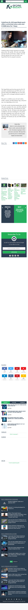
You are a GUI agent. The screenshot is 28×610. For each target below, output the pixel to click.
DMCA (11, 561)
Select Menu (2, 1)
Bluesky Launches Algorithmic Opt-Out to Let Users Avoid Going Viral (16, 424)
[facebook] (6, 599)
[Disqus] (14, 308)
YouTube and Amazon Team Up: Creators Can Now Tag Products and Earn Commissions (17, 412)
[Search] (25, 1)
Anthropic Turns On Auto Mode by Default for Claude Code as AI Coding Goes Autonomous (17, 570)
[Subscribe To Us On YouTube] (18, 256)
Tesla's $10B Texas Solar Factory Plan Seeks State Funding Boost (17, 575)
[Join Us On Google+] (15, 256)
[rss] (21, 599)
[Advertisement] (14, 73)
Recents (5, 402)
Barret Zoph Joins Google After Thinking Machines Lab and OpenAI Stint (17, 405)
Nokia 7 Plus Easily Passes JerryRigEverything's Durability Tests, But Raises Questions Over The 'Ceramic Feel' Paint (17, 515)
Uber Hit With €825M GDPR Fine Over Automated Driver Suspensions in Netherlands (17, 543)
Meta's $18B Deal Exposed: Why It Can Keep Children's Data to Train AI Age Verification (16, 418)
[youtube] (19, 599)
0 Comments (13, 28)
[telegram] (16, 599)
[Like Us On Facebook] (10, 256)
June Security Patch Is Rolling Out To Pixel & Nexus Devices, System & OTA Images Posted (17, 521)
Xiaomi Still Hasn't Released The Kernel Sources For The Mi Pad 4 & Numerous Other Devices (16, 527)
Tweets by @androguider (14, 462)
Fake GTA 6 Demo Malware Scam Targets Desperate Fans (16, 548)
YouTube (14, 402)
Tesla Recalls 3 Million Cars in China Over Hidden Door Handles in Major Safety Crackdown (16, 555)
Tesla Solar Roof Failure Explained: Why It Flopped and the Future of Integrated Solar (16, 537)
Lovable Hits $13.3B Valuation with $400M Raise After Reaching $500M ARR (16, 587)
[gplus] (11, 599)
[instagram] (14, 599)
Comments (22, 402)
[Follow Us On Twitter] (13, 256)
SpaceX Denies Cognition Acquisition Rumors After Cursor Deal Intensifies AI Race (17, 593)
